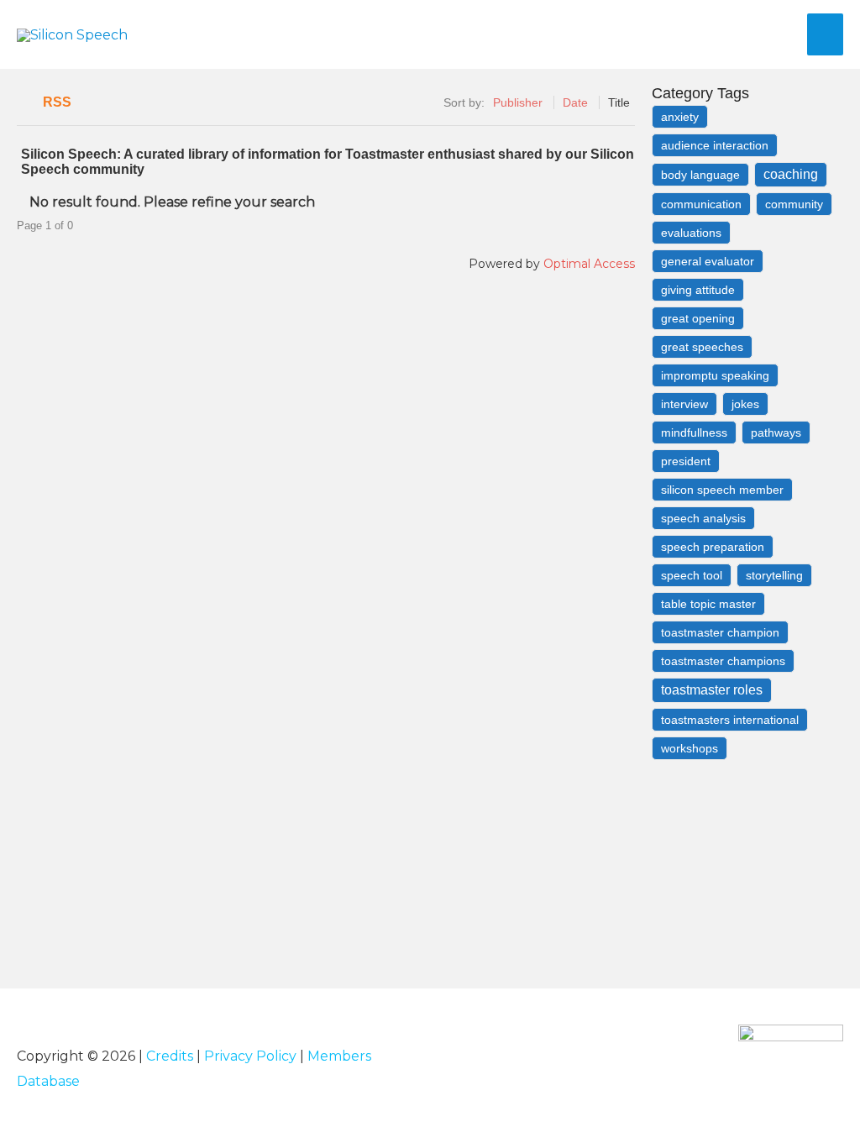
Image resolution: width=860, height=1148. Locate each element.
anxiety (680, 116)
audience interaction (714, 145)
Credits (169, 1056)
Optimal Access (589, 263)
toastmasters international (730, 719)
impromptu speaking (715, 375)
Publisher (518, 102)
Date (575, 102)
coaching (790, 174)
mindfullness (694, 432)
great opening (698, 318)
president (686, 461)
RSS (57, 102)
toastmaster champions (723, 661)
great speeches (702, 347)
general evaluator (707, 261)
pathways (776, 432)
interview (684, 404)
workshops (689, 748)
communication (701, 204)
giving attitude (698, 289)
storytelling (774, 575)
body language (700, 174)
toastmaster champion (720, 632)
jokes (745, 404)
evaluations (691, 232)
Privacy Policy (250, 1056)
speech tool (691, 575)
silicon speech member (722, 489)
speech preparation (712, 546)
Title (619, 102)
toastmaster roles (712, 690)
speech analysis (703, 518)
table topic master (708, 604)
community (794, 204)
